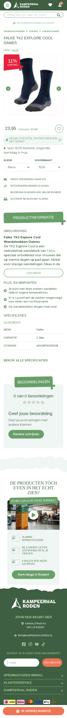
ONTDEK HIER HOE (45, 138)
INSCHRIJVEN (52, 662)
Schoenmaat (43, 160)
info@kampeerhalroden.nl (35, 635)
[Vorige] (8, 88)
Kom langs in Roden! (33, 574)
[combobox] (33, 15)
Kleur (8, 160)
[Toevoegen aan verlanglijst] (59, 129)
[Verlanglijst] (50, 5)
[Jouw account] (60, 5)
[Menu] (7, 5)
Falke (51, 250)
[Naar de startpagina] (26, 5)
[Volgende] (59, 88)
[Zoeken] (59, 15)
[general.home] (33, 603)
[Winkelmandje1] (55, 2)
